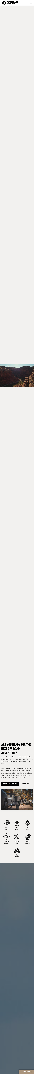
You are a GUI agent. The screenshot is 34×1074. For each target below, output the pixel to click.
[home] (10, 3)
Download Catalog (26, 1072)
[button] (31, 3)
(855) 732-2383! (20, 778)
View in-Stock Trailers (10, 783)
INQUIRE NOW (25, 783)
